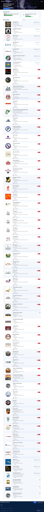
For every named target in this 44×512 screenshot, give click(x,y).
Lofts (1, 505)
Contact (6, 508)
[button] (2, 1)
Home (1, 504)
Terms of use (2, 508)
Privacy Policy (10, 508)
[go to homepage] (7, 1)
